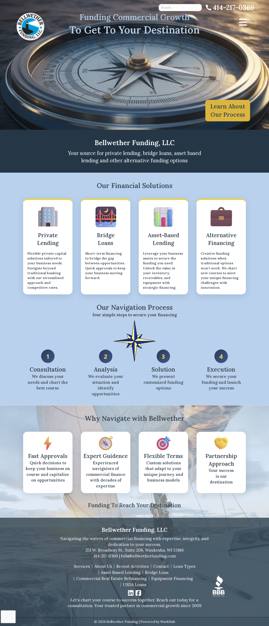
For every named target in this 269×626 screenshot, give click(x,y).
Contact (161, 566)
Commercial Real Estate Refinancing (111, 579)
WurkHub (167, 621)
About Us (103, 566)
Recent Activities (132, 566)
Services (82, 566)
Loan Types (184, 566)
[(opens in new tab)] (218, 585)
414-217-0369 (105, 556)
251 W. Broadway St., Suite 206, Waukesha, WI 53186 (135, 550)
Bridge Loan (157, 572)
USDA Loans (134, 585)
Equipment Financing (172, 579)
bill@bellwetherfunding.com (148, 556)
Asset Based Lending (121, 572)
